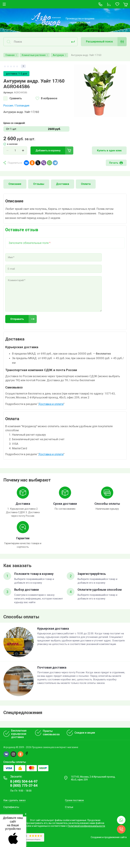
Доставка (62, 184)
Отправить (17, 319)
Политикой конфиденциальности (86, 826)
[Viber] (43, 163)
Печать (113, 162)
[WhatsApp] (49, 163)
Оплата (86, 184)
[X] (37, 163)
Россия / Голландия (16, 105)
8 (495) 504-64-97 (23, 781)
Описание (14, 184)
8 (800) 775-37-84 (23, 785)
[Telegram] (55, 163)
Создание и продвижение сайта (109, 837)
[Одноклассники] (32, 163)
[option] (100, 91)
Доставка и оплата (50, 404)
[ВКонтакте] (26, 163)
